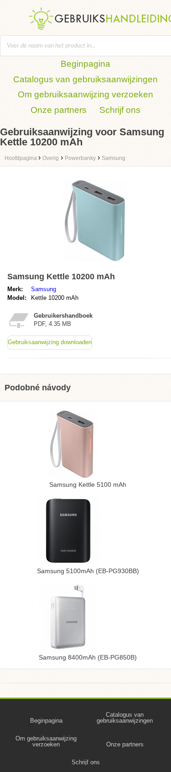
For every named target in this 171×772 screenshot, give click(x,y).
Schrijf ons (119, 110)
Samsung (43, 289)
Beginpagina (85, 64)
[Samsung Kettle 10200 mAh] (94, 264)
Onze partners (59, 110)
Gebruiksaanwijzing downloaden (50, 342)
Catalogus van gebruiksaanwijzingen (85, 79)
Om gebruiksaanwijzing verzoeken (85, 94)
